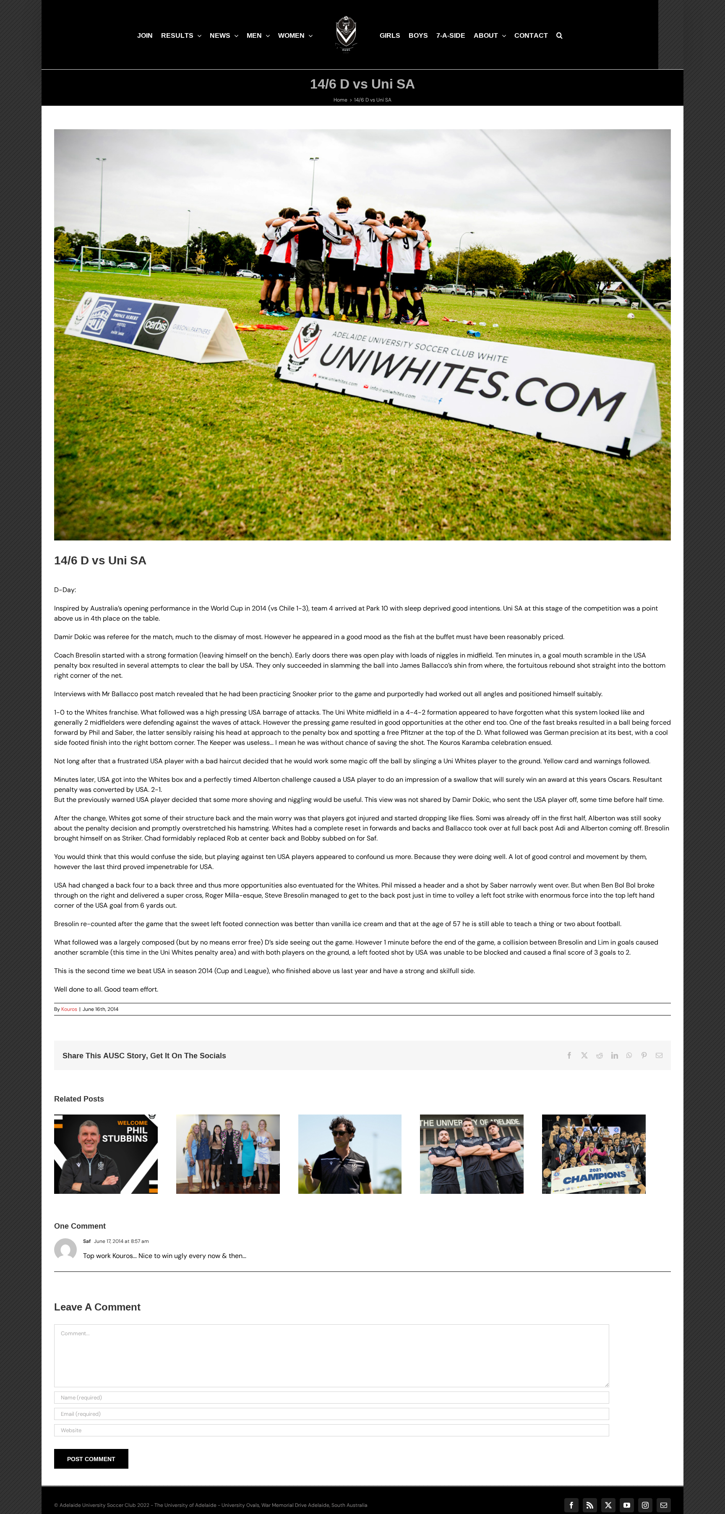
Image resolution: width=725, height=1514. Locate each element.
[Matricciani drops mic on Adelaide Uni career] (362, 1156)
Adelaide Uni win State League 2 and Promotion (606, 1143)
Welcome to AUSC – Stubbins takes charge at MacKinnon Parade (98, 1139)
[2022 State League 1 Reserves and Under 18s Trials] (489, 1156)
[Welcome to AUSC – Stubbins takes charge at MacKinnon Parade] (108, 1156)
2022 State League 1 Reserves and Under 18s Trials (479, 1139)
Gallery (118, 1139)
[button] (566, 34)
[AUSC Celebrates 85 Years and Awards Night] (235, 1156)
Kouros (69, 1009)
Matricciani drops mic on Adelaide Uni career (352, 1143)
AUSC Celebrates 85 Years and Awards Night (225, 1143)
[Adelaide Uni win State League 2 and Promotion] (616, 1156)
